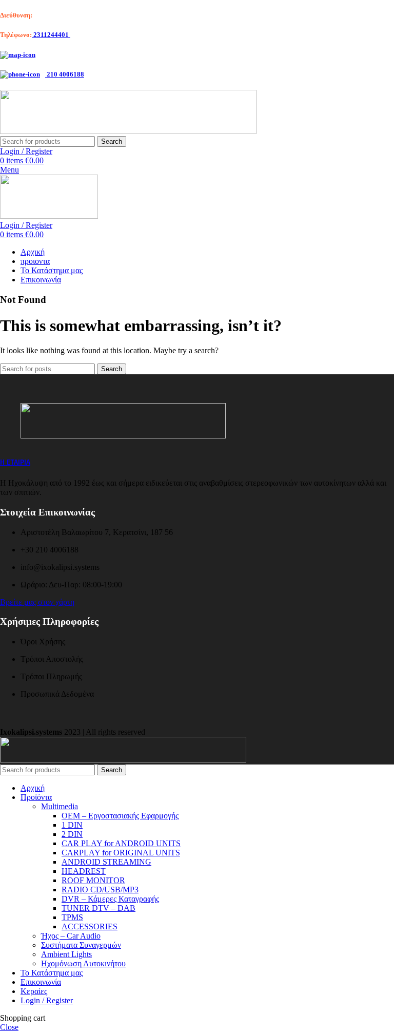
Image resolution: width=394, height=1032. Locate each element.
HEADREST (84, 871)
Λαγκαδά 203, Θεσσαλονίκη (72, 15)
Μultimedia (59, 806)
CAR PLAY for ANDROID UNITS (121, 843)
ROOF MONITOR (93, 880)
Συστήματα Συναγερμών (81, 945)
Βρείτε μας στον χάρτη (37, 602)
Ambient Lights (66, 954)
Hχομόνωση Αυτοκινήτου (83, 963)
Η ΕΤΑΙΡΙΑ (15, 462)
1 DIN (72, 824)
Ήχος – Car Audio (71, 935)
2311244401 (51, 35)
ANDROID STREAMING (106, 861)
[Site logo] (128, 131)
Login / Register (47, 1000)
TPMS (72, 917)
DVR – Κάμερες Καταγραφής (110, 898)
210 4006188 (64, 74)
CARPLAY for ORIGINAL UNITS (121, 852)
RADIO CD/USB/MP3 (100, 889)
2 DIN (72, 834)
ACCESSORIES (89, 926)
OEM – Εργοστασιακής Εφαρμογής (120, 815)
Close (9, 1027)
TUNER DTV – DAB (98, 908)
